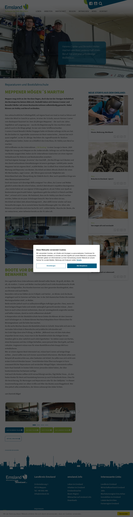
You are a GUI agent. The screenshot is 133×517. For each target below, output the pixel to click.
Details (79, 260)
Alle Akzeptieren (82, 266)
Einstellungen (51, 266)
